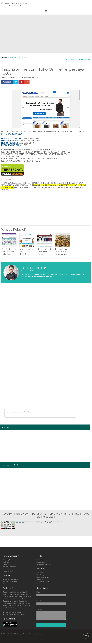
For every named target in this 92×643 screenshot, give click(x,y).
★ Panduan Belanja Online (12, 612)
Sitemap (6, 569)
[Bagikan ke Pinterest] (21, 82)
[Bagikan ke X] (16, 82)
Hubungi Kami (8, 571)
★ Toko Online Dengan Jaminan (14, 614)
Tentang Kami (8, 560)
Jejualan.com (40, 579)
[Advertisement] (46, 33)
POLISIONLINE (10, 77)
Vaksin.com (40, 572)
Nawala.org (40, 575)
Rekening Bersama (9, 566)
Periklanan (6, 564)
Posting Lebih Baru (83, 59)
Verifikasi (6, 562)
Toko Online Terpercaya (17, 57)
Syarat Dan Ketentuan (11, 579)
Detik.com (40, 560)
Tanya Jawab (7, 584)
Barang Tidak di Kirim (10, 581)
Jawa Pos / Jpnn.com (43, 564)
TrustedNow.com (42, 581)
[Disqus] (46, 318)
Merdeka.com (41, 562)
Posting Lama (69, 59)
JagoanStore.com (42, 577)
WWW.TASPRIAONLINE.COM (26, 140)
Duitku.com (40, 584)
